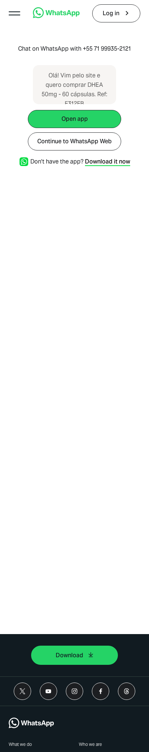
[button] (14, 13)
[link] (56, 16)
